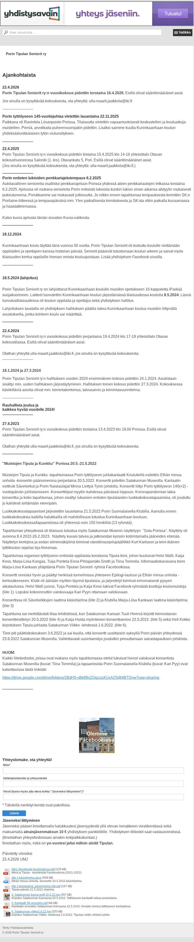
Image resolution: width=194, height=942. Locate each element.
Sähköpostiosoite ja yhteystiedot (25, 778)
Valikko (185, 32)
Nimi (6, 765)
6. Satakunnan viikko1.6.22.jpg (31, 911)
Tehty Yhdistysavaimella (17, 927)
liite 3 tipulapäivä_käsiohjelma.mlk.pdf (36, 886)
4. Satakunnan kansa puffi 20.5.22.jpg (36, 894)
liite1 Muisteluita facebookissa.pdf (33, 869)
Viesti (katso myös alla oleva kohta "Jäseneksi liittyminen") (43, 791)
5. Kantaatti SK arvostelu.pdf (30, 903)
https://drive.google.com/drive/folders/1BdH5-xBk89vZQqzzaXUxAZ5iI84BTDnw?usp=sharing (80, 678)
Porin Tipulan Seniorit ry (26, 54)
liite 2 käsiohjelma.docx (27, 877)
